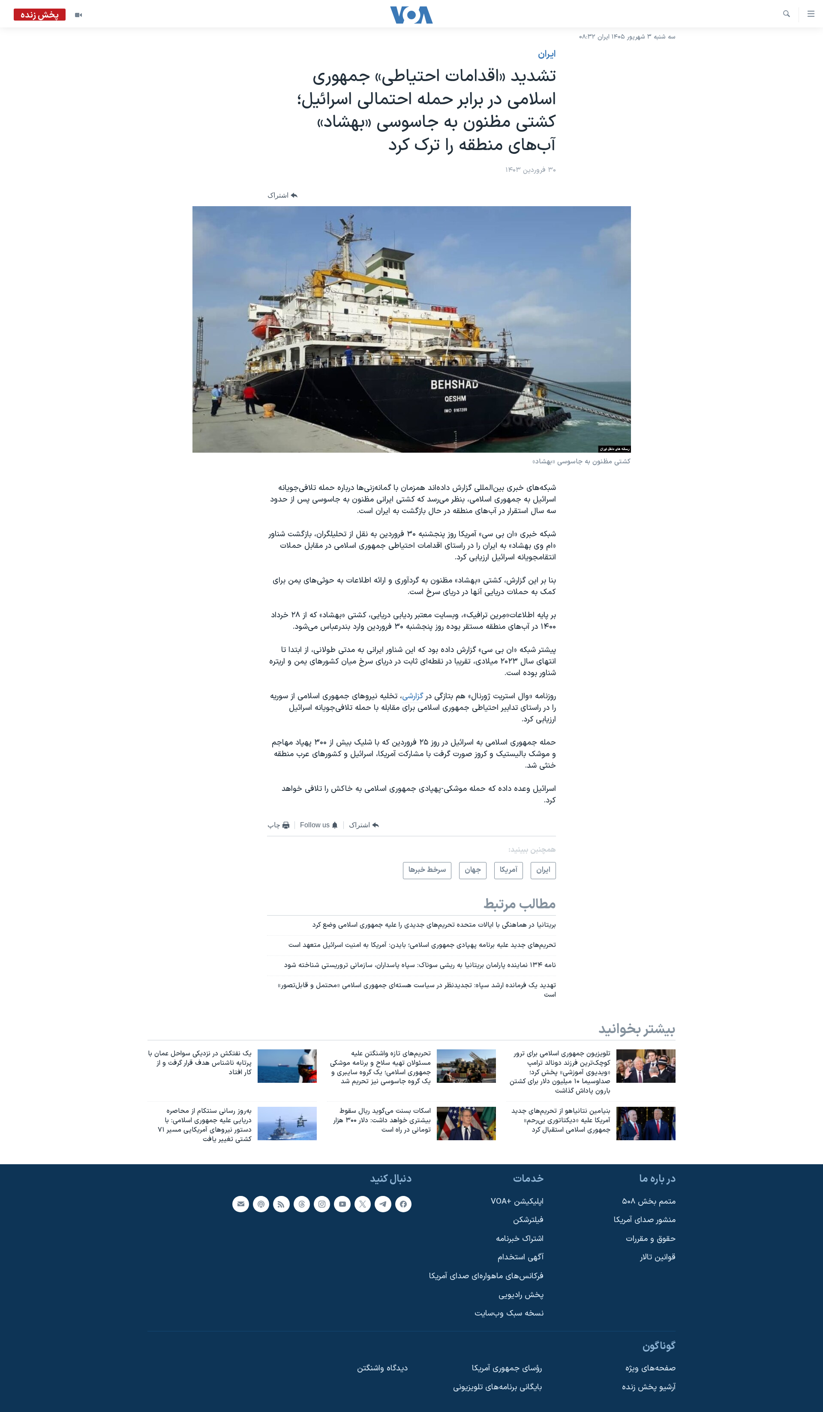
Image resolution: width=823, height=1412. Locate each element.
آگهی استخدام (521, 1257)
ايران (547, 54)
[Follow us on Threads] (302, 1204)
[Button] (282, 195)
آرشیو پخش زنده (649, 1387)
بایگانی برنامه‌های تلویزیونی (497, 1387)
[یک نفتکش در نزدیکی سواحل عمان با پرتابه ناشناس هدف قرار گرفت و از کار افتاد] (287, 1066)
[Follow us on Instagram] (322, 1204)
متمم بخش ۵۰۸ (649, 1201)
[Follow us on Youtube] (342, 1204)
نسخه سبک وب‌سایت (509, 1313)
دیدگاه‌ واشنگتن (382, 1368)
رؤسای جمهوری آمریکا (507, 1368)
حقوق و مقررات (651, 1238)
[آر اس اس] (281, 1204)
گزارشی (413, 696)
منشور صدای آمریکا (645, 1220)
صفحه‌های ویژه (650, 1368)
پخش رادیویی (521, 1295)
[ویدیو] (78, 15)
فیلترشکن (528, 1220)
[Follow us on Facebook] (403, 1204)
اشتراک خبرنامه (520, 1238)
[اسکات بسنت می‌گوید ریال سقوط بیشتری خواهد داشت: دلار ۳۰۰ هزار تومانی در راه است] (466, 1123)
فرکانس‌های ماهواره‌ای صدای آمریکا (486, 1276)
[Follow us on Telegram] (383, 1204)
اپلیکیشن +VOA (517, 1201)
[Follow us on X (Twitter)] (362, 1204)
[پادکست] (261, 1204)
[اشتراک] (240, 1204)
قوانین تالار (658, 1257)
